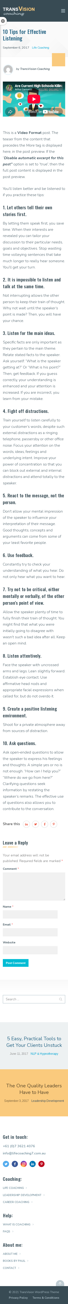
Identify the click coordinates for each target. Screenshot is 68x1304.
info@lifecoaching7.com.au (24, 1153)
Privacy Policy (18, 1298)
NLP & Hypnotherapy (44, 1053)
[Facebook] (44, 824)
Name (8, 907)
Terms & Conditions (45, 1298)
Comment (11, 869)
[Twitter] (35, 824)
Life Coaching (40, 48)
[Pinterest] (53, 824)
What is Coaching (16, 1224)
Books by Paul (14, 1261)
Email (8, 925)
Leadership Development (47, 1100)
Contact (9, 1268)
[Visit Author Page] (8, 69)
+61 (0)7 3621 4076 (19, 1146)
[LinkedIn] (26, 824)
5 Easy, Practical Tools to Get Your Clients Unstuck (34, 1042)
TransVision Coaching (35, 69)
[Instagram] (24, 1164)
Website (9, 942)
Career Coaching (16, 1202)
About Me (10, 1254)
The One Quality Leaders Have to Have (34, 1089)
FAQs (6, 1231)
